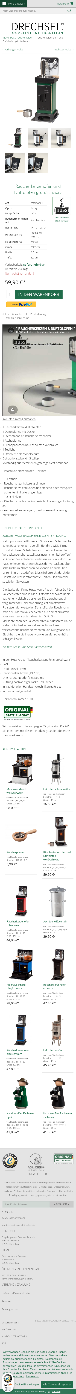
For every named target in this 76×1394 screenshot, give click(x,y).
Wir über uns (9, 1329)
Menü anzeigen (16, 3)
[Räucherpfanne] (21, 832)
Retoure (6, 1301)
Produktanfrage (38, 314)
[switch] (8, 1389)
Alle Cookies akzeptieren (57, 1384)
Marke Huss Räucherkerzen (18, 37)
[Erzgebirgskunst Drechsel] (38, 28)
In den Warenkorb (38, 294)
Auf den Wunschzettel (14, 314)
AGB (4, 1343)
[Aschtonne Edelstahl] (57, 901)
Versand (56, 1391)
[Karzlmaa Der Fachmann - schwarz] (57, 1093)
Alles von (62, 219)
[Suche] (69, 10)
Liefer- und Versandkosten (16, 1293)
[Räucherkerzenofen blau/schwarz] (21, 1030)
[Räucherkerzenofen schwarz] (57, 965)
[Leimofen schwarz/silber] (57, 769)
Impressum (32, 1376)
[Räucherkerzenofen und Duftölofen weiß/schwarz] (57, 832)
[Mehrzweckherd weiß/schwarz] (21, 769)
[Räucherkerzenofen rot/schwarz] (21, 901)
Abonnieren (61, 1204)
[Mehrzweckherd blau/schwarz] (21, 965)
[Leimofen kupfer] (57, 1030)
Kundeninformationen (14, 1336)
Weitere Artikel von (27, 647)
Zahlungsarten (9, 1309)
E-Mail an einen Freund (16, 318)
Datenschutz (16, 1376)
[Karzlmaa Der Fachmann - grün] (21, 1093)
